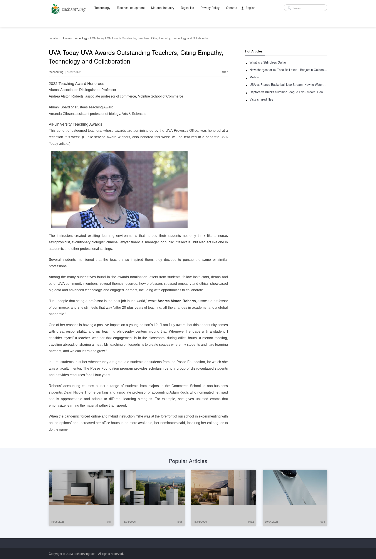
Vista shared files (261, 99)
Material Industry (162, 7)
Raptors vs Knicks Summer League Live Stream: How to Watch (288, 92)
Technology (102, 7)
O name (231, 7)
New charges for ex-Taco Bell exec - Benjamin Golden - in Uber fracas (288, 69)
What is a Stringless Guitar (268, 62)
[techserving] (68, 7)
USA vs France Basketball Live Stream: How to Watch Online (288, 84)
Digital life (187, 7)
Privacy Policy (210, 7)
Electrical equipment (131, 7)
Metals (254, 77)
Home (66, 38)
